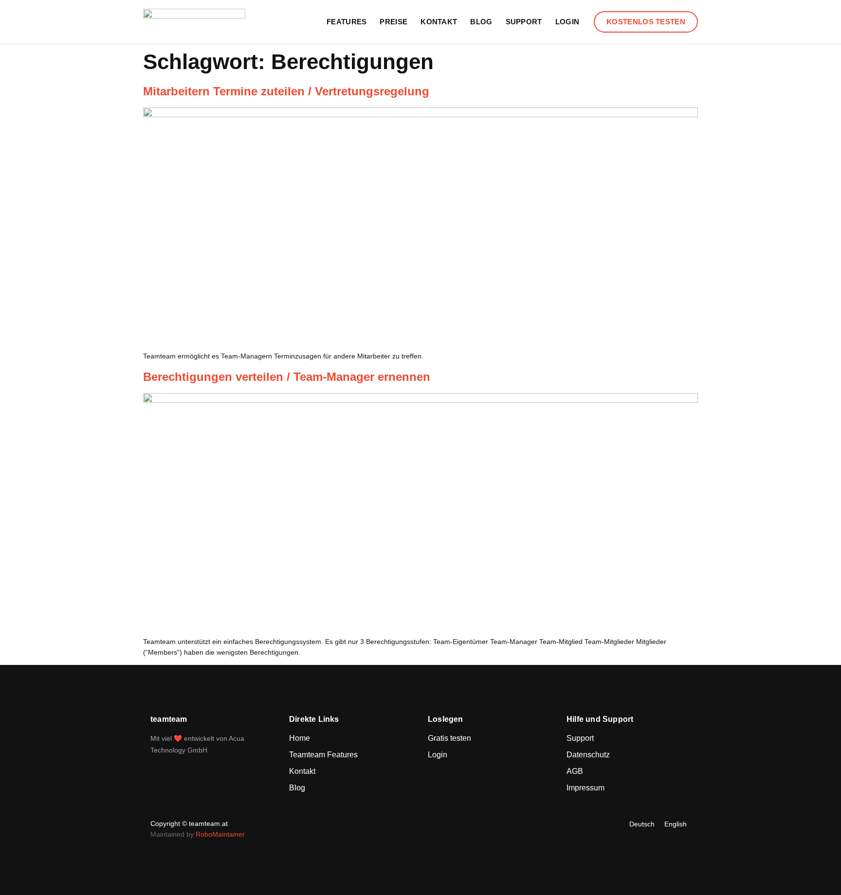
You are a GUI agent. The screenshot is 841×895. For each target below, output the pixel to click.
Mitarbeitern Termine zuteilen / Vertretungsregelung (286, 91)
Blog (481, 22)
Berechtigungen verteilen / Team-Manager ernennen (286, 376)
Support (524, 22)
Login (567, 22)
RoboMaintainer (220, 834)
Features (346, 22)
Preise (393, 22)
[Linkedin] (418, 824)
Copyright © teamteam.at (189, 823)
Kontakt (438, 22)
